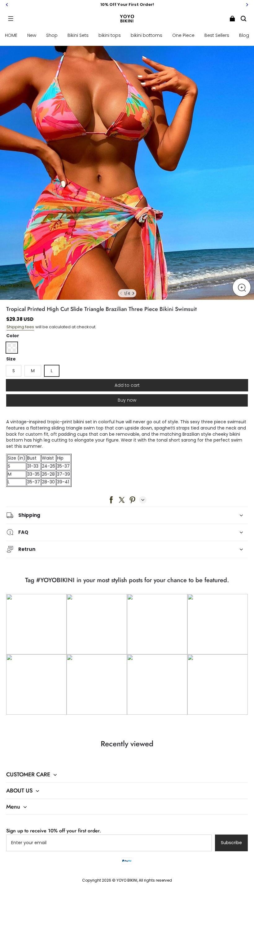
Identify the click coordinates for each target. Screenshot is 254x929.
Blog (244, 35)
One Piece (183, 35)
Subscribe (231, 843)
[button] (10, 18)
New (31, 35)
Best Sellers (216, 35)
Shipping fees (20, 327)
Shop (52, 35)
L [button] (52, 371)
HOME (11, 35)
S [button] (13, 371)
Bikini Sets (78, 35)
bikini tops (110, 35)
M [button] (33, 371)
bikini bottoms (146, 35)
